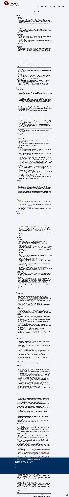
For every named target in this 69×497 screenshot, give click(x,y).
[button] (42, 6)
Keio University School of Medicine (21, 469)
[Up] (67, 495)
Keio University (18, 468)
